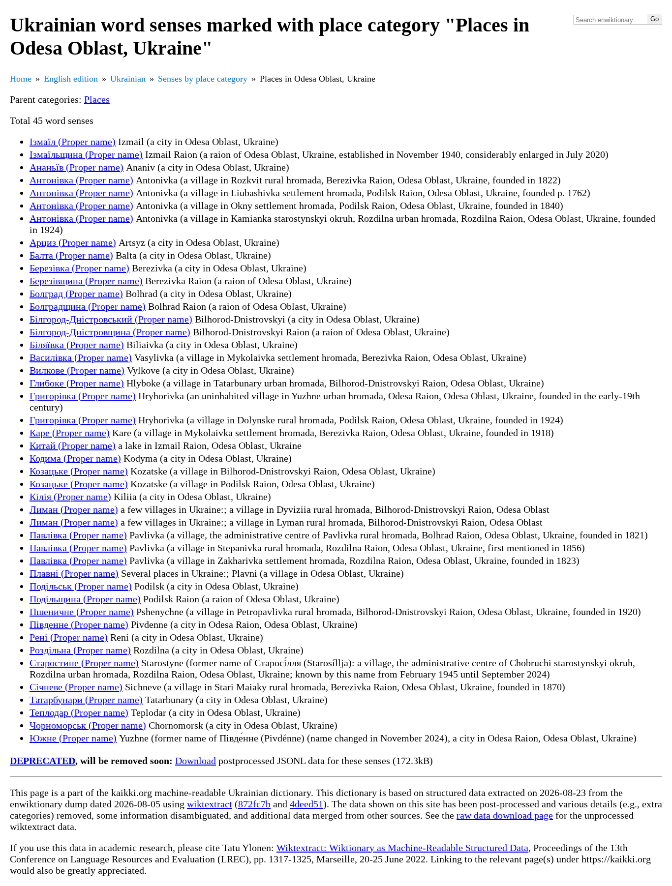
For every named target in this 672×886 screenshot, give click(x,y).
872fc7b (254, 803)
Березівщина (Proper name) (86, 280)
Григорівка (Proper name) (83, 395)
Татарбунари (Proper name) (86, 699)
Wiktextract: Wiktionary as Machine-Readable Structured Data (402, 847)
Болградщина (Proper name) (88, 306)
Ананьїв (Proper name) (76, 167)
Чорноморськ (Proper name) (88, 725)
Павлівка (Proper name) (78, 535)
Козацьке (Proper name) (79, 471)
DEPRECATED (42, 760)
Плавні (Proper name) (74, 573)
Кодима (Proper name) (75, 458)
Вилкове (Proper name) (77, 370)
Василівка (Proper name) (81, 357)
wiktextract (209, 803)
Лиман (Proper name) (74, 509)
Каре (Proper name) (70, 432)
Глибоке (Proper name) (77, 383)
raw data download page (505, 815)
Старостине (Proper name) (84, 662)
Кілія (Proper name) (70, 496)
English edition (71, 79)
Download (195, 760)
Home (20, 79)
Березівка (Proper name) (79, 268)
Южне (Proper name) (73, 738)
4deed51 (306, 803)
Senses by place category (202, 79)
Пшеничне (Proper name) (82, 611)
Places (97, 99)
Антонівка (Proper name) (81, 180)
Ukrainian (128, 79)
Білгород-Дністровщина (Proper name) (110, 331)
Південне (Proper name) (79, 624)
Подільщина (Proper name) (85, 598)
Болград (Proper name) (76, 293)
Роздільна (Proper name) (80, 650)
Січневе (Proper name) (76, 686)
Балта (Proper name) (71, 255)
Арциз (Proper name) (73, 242)
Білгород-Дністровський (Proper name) (111, 319)
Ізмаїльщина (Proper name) (86, 154)
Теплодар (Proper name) (79, 712)
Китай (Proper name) (73, 445)
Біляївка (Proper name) (77, 344)
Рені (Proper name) (69, 637)
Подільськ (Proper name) (81, 586)
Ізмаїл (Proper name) (73, 141)
